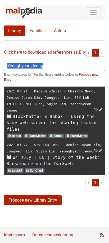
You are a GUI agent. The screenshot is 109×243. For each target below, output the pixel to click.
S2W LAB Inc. (47, 145)
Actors (60, 30)
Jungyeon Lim (57, 97)
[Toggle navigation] (93, 12)
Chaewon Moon (80, 91)
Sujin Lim (56, 104)
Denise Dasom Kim (23, 97)
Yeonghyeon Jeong (76, 151)
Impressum (14, 234)
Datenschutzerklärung (52, 234)
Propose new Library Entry (32, 200)
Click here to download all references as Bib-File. (49, 52)
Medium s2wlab (48, 91)
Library (14, 30)
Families (38, 30)
